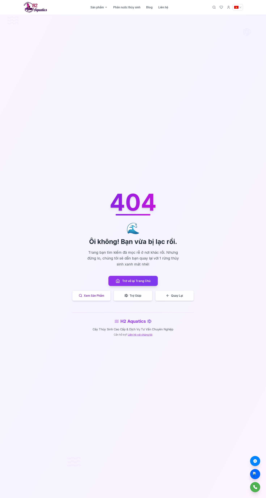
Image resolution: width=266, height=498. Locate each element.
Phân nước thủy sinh (126, 7)
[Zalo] (255, 474)
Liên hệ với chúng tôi (140, 334)
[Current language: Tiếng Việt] (238, 7)
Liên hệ (163, 7)
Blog (149, 7)
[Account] (228, 7)
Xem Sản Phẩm (94, 295)
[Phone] (255, 487)
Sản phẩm (97, 7)
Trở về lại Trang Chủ (136, 281)
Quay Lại (177, 295)
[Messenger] (255, 461)
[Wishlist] (221, 7)
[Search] (214, 7)
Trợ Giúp (135, 295)
